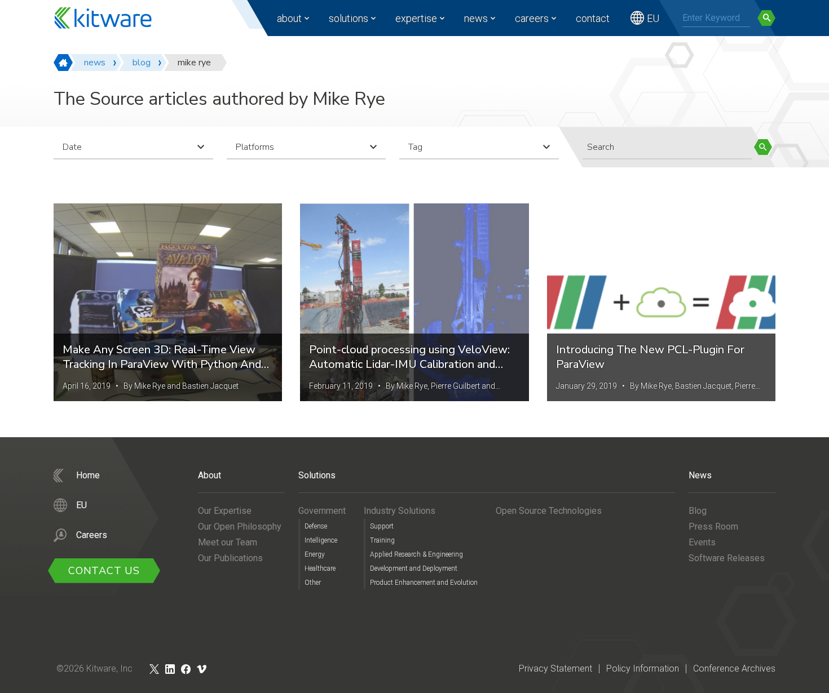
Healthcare (320, 568)
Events (702, 542)
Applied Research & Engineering (416, 554)
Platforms (255, 147)
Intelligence (321, 540)
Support (382, 526)
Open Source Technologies (549, 510)
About (289, 18)
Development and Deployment (413, 568)
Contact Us (104, 571)
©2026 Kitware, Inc (94, 668)
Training (382, 540)
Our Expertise (225, 510)
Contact (593, 18)
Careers (532, 18)
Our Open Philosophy (239, 526)
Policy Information (642, 668)
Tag (415, 147)
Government (322, 510)
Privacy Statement (555, 668)
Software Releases (727, 558)
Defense (316, 526)
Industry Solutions (399, 510)
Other (313, 583)
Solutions (348, 18)
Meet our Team (227, 542)
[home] (63, 62)
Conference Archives (734, 668)
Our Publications (230, 558)
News (476, 18)
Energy (315, 554)
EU (653, 18)
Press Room (713, 526)
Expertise (416, 18)
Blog (698, 510)
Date (72, 147)
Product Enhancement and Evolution (424, 583)
